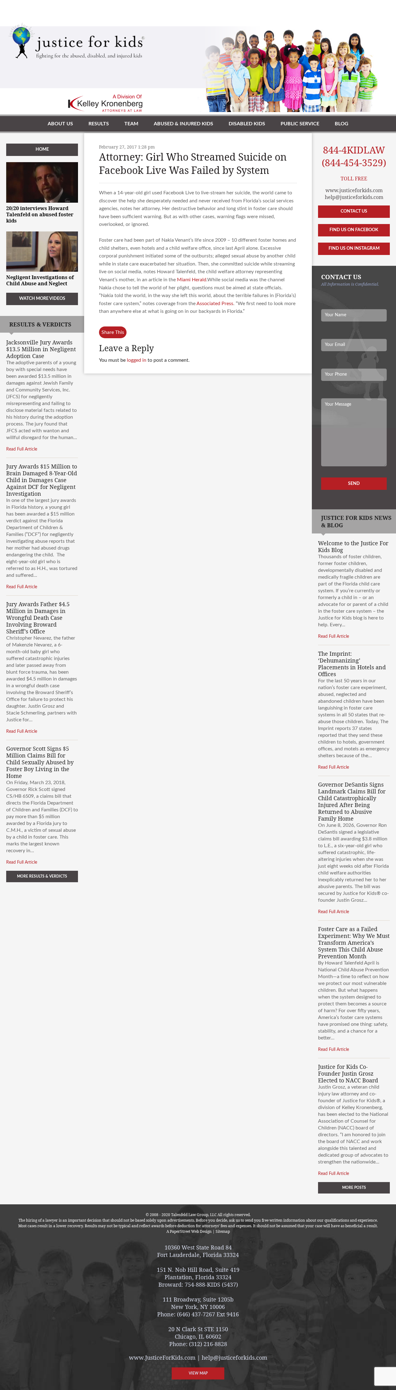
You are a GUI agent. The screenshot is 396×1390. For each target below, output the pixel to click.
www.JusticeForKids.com (162, 1357)
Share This (112, 332)
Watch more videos (42, 298)
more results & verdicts (42, 876)
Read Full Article (21, 449)
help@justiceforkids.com (354, 197)
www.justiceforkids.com (354, 190)
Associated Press (214, 303)
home (42, 149)
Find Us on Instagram (354, 248)
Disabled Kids (247, 123)
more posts (354, 1187)
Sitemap (223, 1231)
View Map (198, 1373)
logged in (136, 360)
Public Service (300, 123)
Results (98, 123)
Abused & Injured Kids (183, 123)
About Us (60, 123)
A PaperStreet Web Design (189, 1231)
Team (131, 123)
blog (341, 123)
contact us (354, 211)
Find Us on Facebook (353, 230)
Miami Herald (191, 279)
